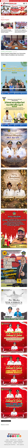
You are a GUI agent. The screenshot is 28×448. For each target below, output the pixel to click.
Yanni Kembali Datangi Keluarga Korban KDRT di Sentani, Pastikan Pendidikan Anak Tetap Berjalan (6, 31)
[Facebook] (8, 436)
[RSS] (20, 436)
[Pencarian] (26, 3)
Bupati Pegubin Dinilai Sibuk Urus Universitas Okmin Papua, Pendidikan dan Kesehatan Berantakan (13, 55)
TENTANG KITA (13, 440)
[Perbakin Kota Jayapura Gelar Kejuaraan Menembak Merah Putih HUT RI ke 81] (21, 25)
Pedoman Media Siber (18, 441)
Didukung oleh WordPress (9, 444)
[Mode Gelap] (24, 3)
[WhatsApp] (18, 436)
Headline (3, 51)
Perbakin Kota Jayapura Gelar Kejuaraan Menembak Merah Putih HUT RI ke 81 (21, 31)
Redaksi (15, 442)
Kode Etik (20, 440)
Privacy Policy (9, 442)
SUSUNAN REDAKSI (8, 441)
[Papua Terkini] (9, 3)
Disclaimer (20, 442)
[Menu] (2, 3)
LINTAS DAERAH (8, 51)
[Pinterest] (13, 436)
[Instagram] (15, 436)
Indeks (7, 440)
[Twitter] (11, 436)
